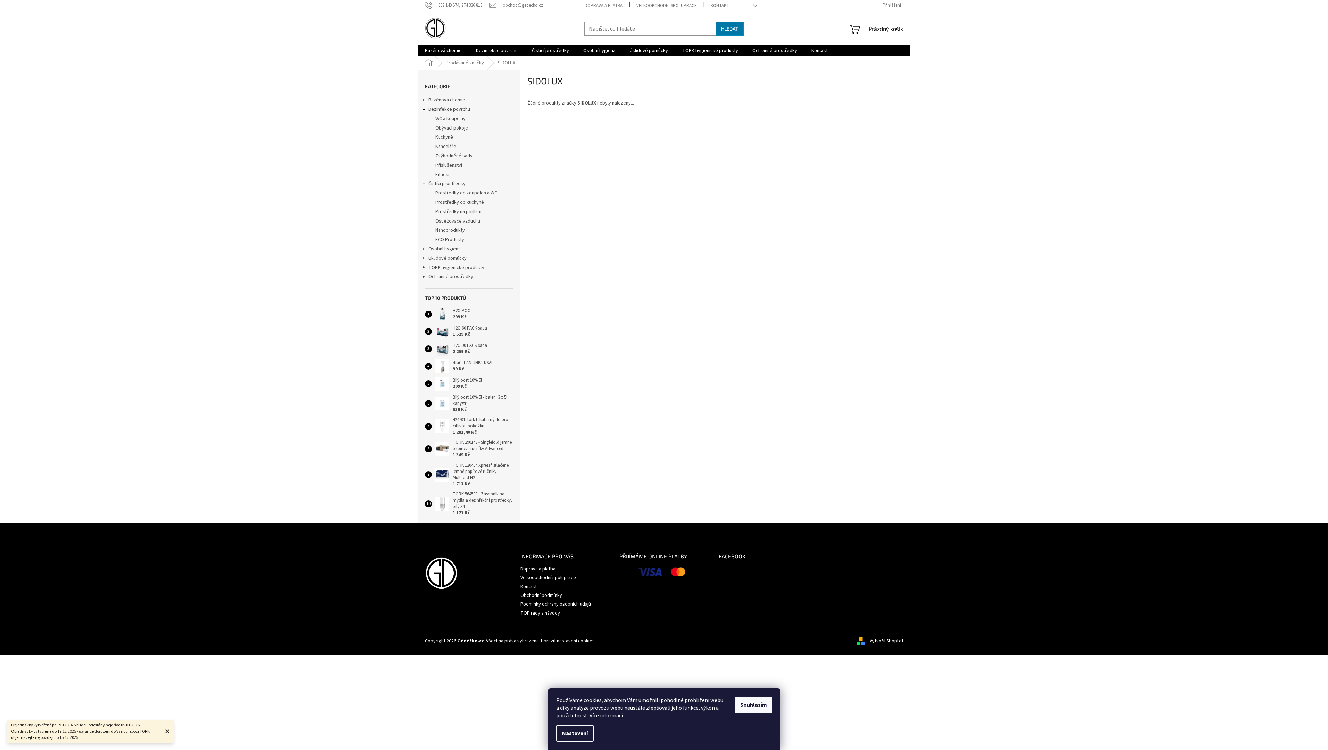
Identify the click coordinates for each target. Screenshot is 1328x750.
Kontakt (720, 5)
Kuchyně (444, 137)
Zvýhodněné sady (454, 155)
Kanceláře (445, 146)
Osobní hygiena (444, 248)
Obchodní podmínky (541, 595)
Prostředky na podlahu (459, 211)
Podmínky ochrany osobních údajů (555, 604)
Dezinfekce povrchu (449, 109)
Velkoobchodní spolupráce (666, 5)
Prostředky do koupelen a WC (466, 193)
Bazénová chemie (446, 100)
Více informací (606, 715)
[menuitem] (443, 50)
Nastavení (575, 733)
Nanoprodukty (450, 230)
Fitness (443, 174)
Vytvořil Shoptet (886, 641)
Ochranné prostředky (450, 276)
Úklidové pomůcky (447, 258)
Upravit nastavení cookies (568, 641)
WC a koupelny (450, 118)
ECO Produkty (449, 239)
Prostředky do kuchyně (459, 202)
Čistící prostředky (447, 183)
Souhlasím (753, 705)
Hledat (729, 29)
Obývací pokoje (451, 128)
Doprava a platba (604, 5)
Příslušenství (448, 165)
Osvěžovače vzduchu (457, 221)
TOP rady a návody (540, 613)
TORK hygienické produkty (456, 267)
